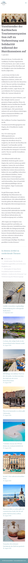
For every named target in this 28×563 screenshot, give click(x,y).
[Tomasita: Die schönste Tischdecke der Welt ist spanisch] (14, 540)
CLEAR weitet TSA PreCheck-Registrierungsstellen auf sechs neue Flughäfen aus (13, 263)
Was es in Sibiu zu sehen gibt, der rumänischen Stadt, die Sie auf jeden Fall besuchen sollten (13, 511)
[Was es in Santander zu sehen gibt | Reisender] (14, 407)
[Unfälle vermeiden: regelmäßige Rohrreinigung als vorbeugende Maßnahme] (14, 302)
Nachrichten (8, 259)
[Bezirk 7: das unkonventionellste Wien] (14, 473)
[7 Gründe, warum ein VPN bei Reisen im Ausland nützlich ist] (14, 440)
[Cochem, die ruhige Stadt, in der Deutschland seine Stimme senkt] (14, 337)
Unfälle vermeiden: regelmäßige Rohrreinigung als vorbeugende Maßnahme (13, 308)
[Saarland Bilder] (3, 3)
